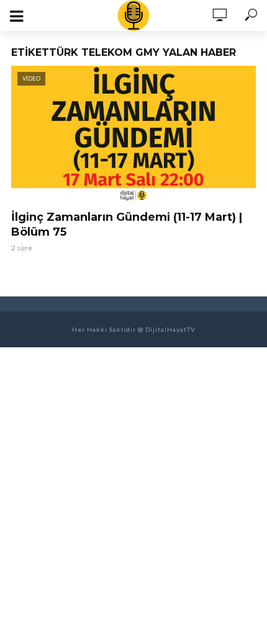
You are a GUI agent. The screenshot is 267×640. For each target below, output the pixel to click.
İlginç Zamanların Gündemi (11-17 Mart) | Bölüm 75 (126, 224)
